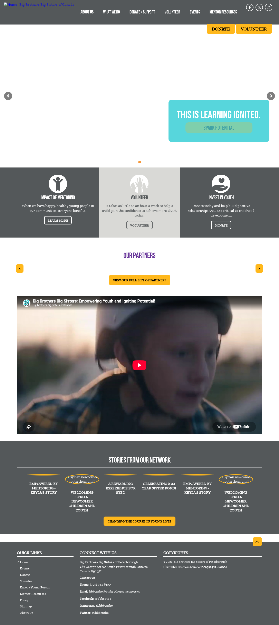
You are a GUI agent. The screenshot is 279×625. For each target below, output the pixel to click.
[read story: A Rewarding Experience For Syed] (120, 474)
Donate (25, 575)
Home (24, 562)
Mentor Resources (223, 12)
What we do (111, 12)
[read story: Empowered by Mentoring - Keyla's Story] (43, 474)
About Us (87, 12)
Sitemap (26, 606)
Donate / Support (142, 12)
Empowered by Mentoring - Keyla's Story (43, 488)
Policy (24, 600)
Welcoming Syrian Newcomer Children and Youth (82, 501)
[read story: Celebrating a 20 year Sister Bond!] (159, 474)
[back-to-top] (257, 541)
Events (195, 12)
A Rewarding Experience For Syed (120, 488)
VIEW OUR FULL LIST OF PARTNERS (139, 280)
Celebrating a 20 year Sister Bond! (159, 485)
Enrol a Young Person (35, 587)
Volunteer (172, 12)
